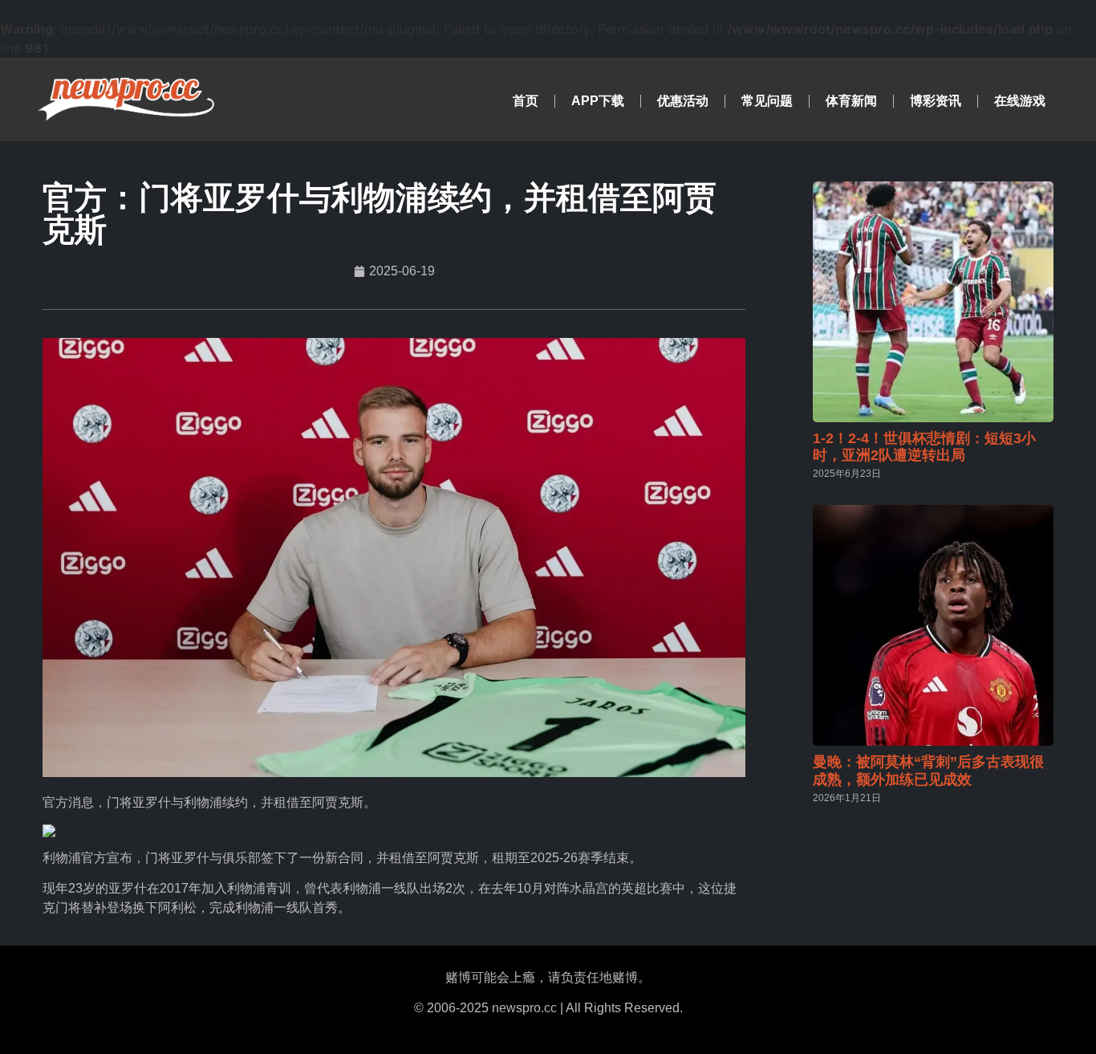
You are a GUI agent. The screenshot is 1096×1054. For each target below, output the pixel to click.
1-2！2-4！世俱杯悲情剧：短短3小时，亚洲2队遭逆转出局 (924, 447)
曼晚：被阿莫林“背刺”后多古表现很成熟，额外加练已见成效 (928, 770)
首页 (525, 101)
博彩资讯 (935, 101)
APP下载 (597, 101)
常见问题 (767, 101)
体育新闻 (851, 101)
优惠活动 (682, 101)
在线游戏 (1019, 101)
